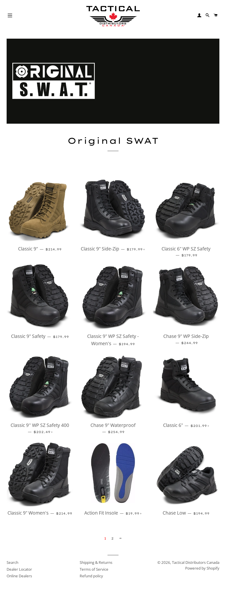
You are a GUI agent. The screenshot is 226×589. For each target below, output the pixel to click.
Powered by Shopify (202, 568)
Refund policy (91, 575)
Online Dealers (19, 575)
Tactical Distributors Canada (195, 562)
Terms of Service (94, 569)
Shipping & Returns (96, 562)
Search (12, 562)
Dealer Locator (19, 569)
